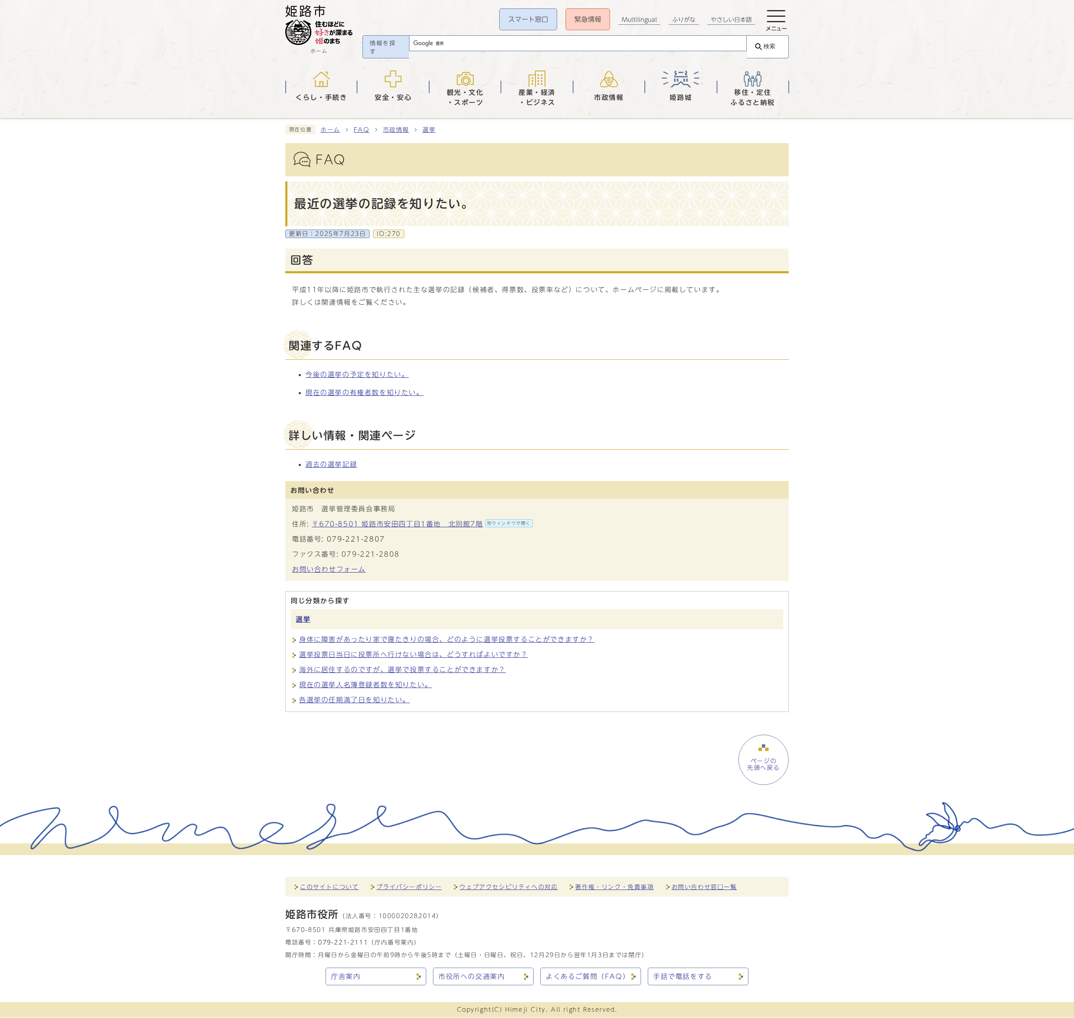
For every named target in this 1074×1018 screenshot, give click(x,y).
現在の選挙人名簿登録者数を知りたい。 (365, 684)
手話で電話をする (682, 976)
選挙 (428, 130)
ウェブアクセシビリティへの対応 (508, 887)
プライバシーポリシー (409, 887)
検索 (769, 46)
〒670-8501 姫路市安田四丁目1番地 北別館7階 (421, 524)
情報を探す (383, 47)
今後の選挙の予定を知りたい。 (357, 374)
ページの (763, 764)
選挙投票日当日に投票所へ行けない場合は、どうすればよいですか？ (413, 654)
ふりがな (684, 20)
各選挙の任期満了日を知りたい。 (354, 699)
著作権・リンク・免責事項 (614, 887)
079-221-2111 (343, 942)
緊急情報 (587, 19)
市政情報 (396, 130)
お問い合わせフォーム (329, 569)
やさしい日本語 (731, 20)
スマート (528, 19)
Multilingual (639, 20)
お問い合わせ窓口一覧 (704, 887)
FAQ (362, 130)
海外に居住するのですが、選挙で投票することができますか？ (402, 669)
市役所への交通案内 (471, 976)
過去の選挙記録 (331, 464)
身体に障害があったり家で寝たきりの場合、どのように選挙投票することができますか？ (446, 639)
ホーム (330, 130)
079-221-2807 (356, 539)
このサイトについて (329, 887)
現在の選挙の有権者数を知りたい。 (364, 392)
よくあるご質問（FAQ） (588, 976)
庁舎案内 (345, 976)
